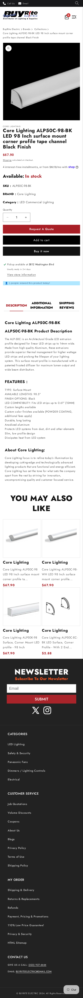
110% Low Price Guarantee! (26, 925)
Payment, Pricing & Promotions (28, 916)
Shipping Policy (18, 865)
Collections (40, 29)
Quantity (7, 210)
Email (25, 3)
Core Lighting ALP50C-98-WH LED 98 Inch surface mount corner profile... (59, 574)
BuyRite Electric (11, 29)
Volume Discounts (19, 813)
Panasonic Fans (18, 762)
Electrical (14, 779)
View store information (21, 275)
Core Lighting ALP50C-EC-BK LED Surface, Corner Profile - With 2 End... (59, 642)
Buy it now (41, 251)
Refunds (13, 908)
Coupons (13, 821)
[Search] (77, 3)
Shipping (7, 160)
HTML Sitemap (17, 943)
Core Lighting (26, 194)
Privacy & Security (20, 934)
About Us (14, 830)
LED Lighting (16, 744)
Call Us (10, 3)
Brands (26, 29)
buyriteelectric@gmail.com (34, 971)
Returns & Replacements (23, 899)
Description (16, 305)
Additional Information (41, 305)
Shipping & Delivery (21, 890)
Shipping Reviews (66, 305)
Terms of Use (16, 857)
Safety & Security (19, 753)
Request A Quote (41, 229)
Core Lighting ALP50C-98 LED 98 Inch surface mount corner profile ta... (21, 574)
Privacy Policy (17, 848)
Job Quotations (17, 804)
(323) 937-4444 (37, 965)
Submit (41, 699)
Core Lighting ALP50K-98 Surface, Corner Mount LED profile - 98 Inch (21, 642)
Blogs (11, 839)
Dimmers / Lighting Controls (26, 771)
